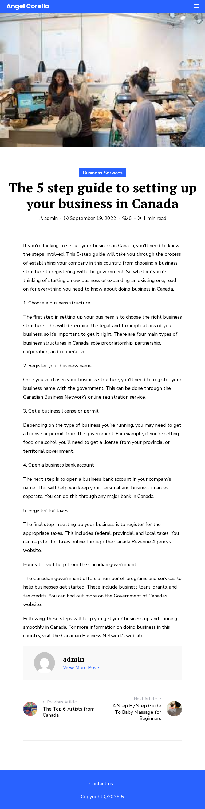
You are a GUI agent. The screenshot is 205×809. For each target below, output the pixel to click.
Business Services (103, 173)
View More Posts (81, 667)
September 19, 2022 (93, 218)
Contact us (101, 783)
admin (51, 218)
